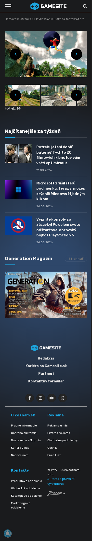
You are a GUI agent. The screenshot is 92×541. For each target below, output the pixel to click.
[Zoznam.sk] (56, 494)
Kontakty (20, 470)
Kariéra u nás (20, 447)
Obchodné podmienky (62, 440)
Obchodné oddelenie (25, 488)
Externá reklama (58, 433)
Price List (54, 455)
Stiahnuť (75, 259)
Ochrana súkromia (24, 433)
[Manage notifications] (8, 533)
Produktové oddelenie (26, 481)
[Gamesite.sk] (48, 6)
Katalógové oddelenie (26, 495)
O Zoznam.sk (23, 415)
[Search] (84, 6)
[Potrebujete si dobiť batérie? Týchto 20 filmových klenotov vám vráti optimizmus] (18, 153)
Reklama (55, 415)
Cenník (52, 447)
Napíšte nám (19, 455)
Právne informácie (24, 425)
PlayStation (42, 19)
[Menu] (8, 6)
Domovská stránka (18, 19)
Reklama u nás (57, 425)
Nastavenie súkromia (26, 440)
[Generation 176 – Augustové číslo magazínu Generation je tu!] (46, 295)
